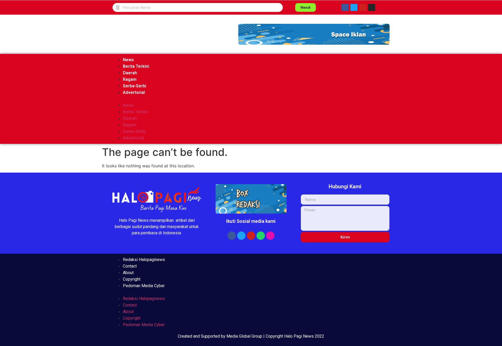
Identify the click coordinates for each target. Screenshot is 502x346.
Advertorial (134, 92)
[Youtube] (362, 7)
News (128, 59)
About (128, 272)
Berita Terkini (136, 66)
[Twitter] (353, 7)
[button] (314, 34)
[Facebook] (345, 7)
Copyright (131, 279)
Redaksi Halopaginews (144, 259)
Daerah (130, 72)
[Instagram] (371, 7)
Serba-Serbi (134, 85)
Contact (130, 266)
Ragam (129, 79)
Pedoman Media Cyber (144, 285)
